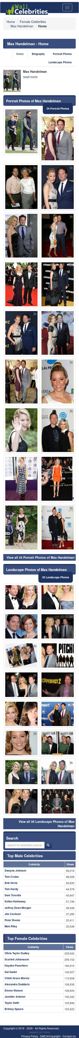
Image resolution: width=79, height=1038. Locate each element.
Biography (38, 54)
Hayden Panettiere (16, 965)
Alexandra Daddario (17, 984)
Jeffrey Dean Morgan (18, 908)
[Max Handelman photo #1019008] (57, 235)
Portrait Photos (62, 54)
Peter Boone (12, 920)
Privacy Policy (29, 1036)
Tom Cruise (12, 877)
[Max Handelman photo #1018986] (21, 381)
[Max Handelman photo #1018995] (57, 684)
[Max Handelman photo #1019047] (21, 430)
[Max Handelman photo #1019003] (21, 284)
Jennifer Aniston (15, 997)
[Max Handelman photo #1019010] (21, 714)
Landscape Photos (60, 62)
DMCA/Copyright (50, 1036)
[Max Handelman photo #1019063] (21, 235)
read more (30, 77)
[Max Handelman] (12, 81)
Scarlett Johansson (17, 959)
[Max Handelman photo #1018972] (57, 187)
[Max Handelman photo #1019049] (21, 478)
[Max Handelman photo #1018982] (21, 772)
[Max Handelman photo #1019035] (21, 626)
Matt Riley (11, 926)
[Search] (48, 845)
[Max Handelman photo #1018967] (57, 626)
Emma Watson (14, 990)
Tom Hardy (11, 889)
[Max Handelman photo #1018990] (57, 597)
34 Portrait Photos (58, 108)
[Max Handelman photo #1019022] (21, 131)
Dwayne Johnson (15, 870)
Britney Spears (14, 1009)
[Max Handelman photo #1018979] (57, 333)
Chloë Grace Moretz (17, 978)
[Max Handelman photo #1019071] (21, 527)
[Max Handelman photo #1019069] (57, 772)
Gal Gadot (11, 972)
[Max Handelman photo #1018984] (57, 381)
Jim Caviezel (13, 914)
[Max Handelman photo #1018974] (21, 801)
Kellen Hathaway (15, 901)
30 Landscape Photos (55, 577)
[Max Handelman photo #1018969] (21, 597)
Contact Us (69, 1036)
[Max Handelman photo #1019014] (57, 430)
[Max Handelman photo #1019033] (57, 655)
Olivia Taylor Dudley (17, 953)
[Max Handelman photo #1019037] (57, 714)
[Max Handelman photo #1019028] (21, 333)
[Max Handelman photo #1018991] (21, 187)
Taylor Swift (12, 1003)
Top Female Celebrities (27, 938)
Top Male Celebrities (25, 855)
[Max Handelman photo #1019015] (57, 284)
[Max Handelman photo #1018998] (57, 801)
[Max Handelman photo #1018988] (57, 527)
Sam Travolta (13, 895)
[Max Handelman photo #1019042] (57, 743)
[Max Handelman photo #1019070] (21, 655)
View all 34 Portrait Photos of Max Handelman (41, 557)
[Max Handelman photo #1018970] (21, 684)
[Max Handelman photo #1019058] (57, 478)
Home (20, 54)
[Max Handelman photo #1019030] (21, 743)
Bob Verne (11, 883)
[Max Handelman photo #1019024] (57, 138)
